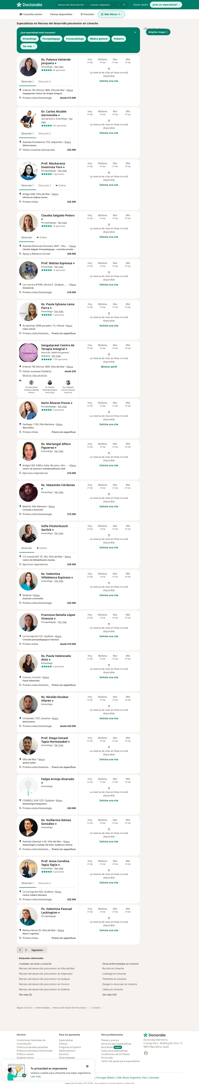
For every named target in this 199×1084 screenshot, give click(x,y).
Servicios (64, 1054)
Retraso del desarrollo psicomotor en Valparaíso (46, 973)
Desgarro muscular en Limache (119, 984)
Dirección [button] (26, 237)
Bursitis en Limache (113, 968)
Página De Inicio (25, 1007)
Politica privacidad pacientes (32, 1047)
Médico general (99, 38)
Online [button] (62, 185)
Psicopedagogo (51, 38)
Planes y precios (110, 1040)
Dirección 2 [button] (44, 81)
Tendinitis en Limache (114, 979)
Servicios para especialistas (116, 1043)
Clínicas (63, 1043)
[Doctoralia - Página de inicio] (35, 4)
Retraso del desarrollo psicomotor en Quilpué (44, 979)
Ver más (27, 46)
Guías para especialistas (114, 1050)
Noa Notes (111, 1047)
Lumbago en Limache (114, 973)
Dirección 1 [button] (27, 81)
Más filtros (112, 14)
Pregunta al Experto (70, 1047)
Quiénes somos (25, 1057)
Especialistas (66, 1040)
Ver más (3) (25, 994)
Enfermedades (43, 1007)
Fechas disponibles (61, 14)
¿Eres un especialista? (164, 4)
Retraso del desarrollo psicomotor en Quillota (44, 989)
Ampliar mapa (156, 32)
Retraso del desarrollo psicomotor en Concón (44, 984)
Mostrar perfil (109, 366)
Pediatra (119, 38)
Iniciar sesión (140, 4)
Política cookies (25, 1054)
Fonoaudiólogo (75, 38)
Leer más (36, 1076)
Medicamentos (67, 1050)
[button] (135, 32)
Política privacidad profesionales (35, 1050)
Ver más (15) (109, 994)
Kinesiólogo (29, 38)
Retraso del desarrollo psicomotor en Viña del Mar (47, 968)
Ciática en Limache (112, 989)
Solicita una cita (109, 81)
